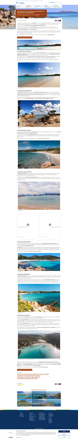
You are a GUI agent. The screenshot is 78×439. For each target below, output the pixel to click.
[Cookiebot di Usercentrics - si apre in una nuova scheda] (10, 437)
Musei (52, 402)
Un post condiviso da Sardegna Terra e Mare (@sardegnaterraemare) (50, 239)
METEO (61, 2)
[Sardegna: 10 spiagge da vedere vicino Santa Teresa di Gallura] (53, 395)
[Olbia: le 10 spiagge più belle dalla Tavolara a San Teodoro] (24, 395)
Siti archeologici (49, 402)
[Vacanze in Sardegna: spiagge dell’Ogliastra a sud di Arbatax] (39, 402)
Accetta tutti (64, 431)
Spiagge (19, 394)
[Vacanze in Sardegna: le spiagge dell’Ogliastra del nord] (39, 395)
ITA (58, 2)
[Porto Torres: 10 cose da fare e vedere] (53, 402)
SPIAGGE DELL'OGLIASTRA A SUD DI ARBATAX (28, 377)
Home (17, 20)
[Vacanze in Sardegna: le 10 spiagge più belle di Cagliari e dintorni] (24, 402)
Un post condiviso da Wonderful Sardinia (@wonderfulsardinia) (28, 239)
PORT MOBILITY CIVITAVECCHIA (20, 3)
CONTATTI (56, 2)
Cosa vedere (20, 20)
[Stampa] (60, 20)
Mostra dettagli (18, 437)
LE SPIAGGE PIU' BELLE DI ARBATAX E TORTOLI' (29, 375)
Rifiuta (64, 436)
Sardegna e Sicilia (24, 20)
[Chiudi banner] (71, 430)
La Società (50, 417)
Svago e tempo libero (22, 394)
